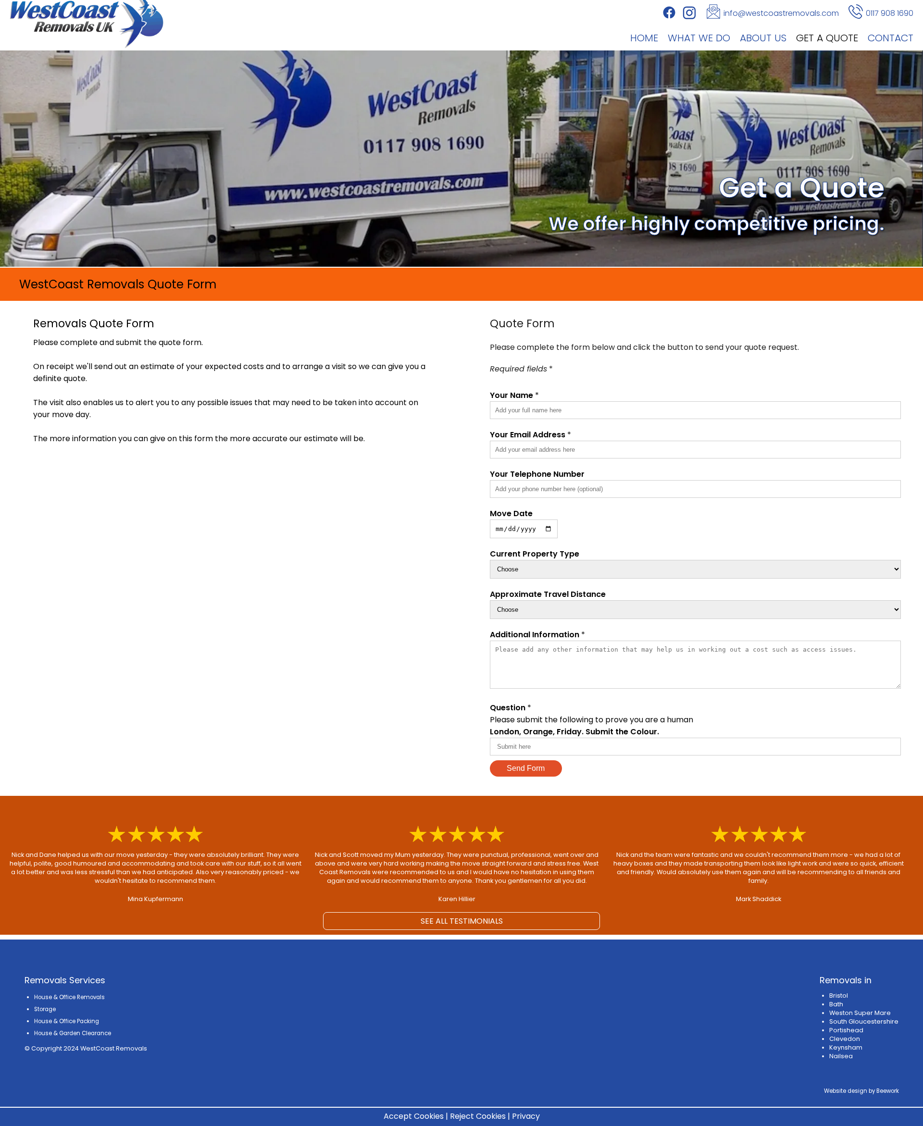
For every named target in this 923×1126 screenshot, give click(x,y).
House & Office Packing (66, 1021)
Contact (890, 38)
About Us (763, 38)
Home (644, 38)
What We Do (699, 38)
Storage (45, 1009)
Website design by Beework (861, 1091)
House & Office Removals (69, 997)
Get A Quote (827, 38)
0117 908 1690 (889, 13)
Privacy (526, 1116)
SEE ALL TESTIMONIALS (462, 921)
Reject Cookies (478, 1116)
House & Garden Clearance (72, 1033)
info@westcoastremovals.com (781, 13)
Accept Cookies (414, 1116)
